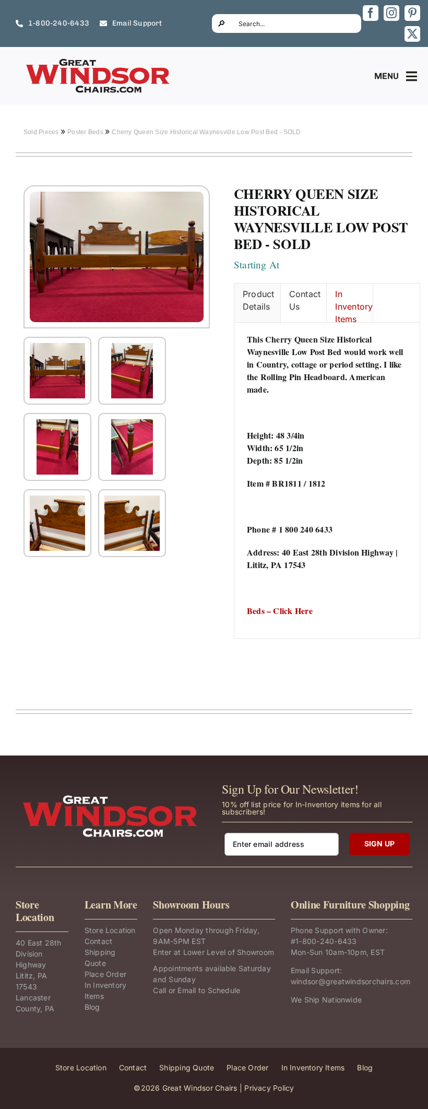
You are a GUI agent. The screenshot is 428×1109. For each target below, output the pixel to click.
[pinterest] (412, 13)
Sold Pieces (42, 132)
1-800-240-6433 (325, 941)
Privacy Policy (269, 1087)
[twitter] (412, 34)
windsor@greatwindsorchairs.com (350, 981)
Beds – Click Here (280, 611)
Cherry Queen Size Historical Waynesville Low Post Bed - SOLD (206, 132)
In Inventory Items (354, 305)
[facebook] (370, 13)
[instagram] (391, 13)
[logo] (98, 61)
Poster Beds (86, 132)
